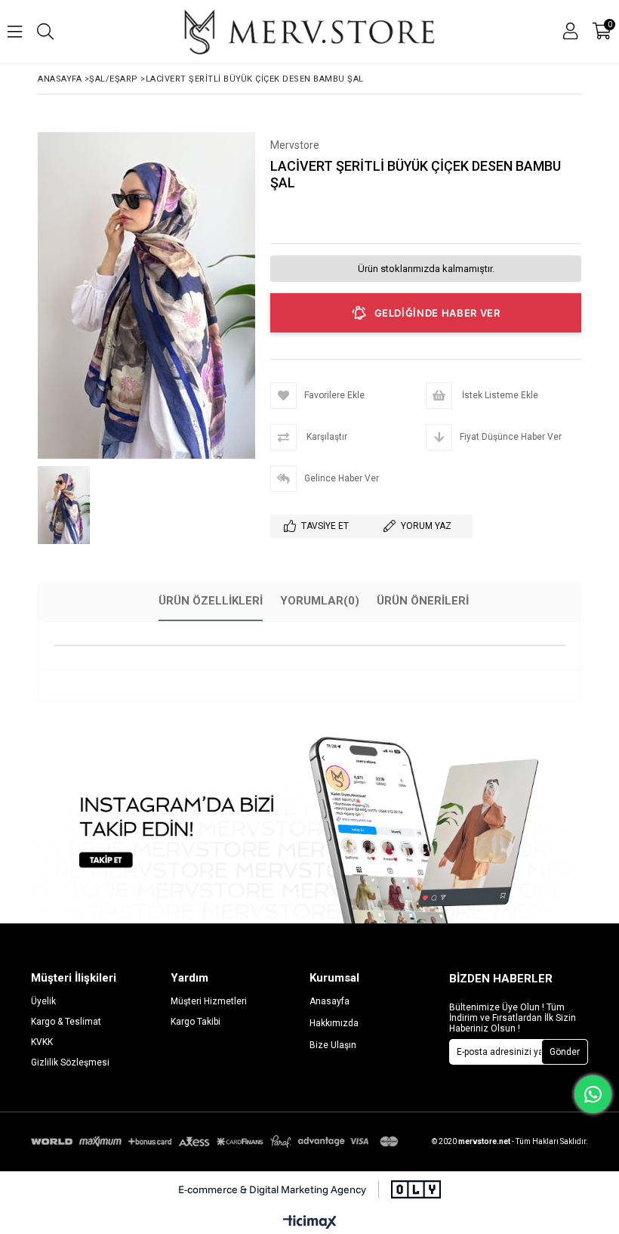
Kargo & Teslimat (66, 1021)
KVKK (42, 1042)
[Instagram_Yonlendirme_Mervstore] (309, 827)
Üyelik (43, 1001)
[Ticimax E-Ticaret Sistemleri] (310, 1222)
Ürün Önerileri (423, 601)
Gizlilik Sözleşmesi (70, 1062)
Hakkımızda (334, 1023)
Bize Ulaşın (333, 1045)
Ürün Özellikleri (211, 601)
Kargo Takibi (195, 1021)
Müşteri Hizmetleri (209, 1001)
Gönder (565, 1052)
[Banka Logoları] (216, 1141)
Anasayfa (330, 1001)
